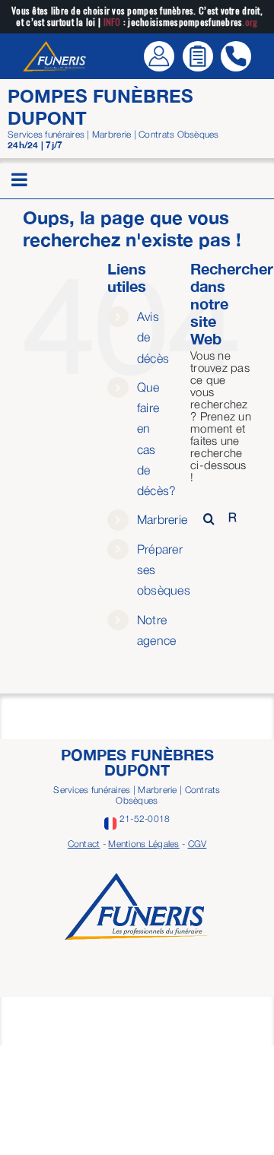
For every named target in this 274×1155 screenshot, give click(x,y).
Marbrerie (162, 519)
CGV (197, 843)
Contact (84, 843)
